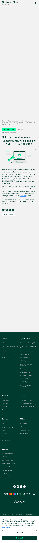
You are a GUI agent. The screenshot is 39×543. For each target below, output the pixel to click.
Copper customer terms (27, 354)
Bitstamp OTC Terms (26, 375)
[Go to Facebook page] (21, 486)
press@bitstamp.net (8, 460)
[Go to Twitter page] (14, 486)
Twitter (23, 196)
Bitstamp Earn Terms (25, 372)
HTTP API (4, 424)
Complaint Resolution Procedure (26, 364)
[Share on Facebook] (13, 210)
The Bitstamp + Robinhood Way (10, 347)
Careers (4, 351)
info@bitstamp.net (7, 457)
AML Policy (23, 361)
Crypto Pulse (6, 440)
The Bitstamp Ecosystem (27, 406)
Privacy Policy (24, 357)
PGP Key (4, 433)
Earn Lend (5, 410)
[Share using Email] (3, 210)
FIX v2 (3, 430)
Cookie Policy (24, 378)
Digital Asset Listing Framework (25, 386)
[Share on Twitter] (7, 210)
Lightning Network (7, 437)
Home (4, 121)
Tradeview (5, 403)
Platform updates (14, 121)
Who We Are (5, 343)
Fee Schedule (6, 354)
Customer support (7, 453)
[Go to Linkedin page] (18, 486)
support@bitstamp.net (8, 463)
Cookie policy (6, 527)
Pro (21, 410)
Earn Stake (5, 406)
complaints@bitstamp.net (9, 467)
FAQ (3, 357)
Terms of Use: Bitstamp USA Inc (28, 347)
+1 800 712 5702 (6, 473)
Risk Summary (30, 514)
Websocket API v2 (7, 427)
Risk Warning (23, 382)
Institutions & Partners (26, 400)
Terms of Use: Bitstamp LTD (27, 343)
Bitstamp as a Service (26, 403)
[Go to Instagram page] (24, 486)
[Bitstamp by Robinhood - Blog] (7, 3)
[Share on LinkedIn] (10, 210)
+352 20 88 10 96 (6, 476)
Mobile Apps (5, 400)
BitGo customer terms (26, 351)
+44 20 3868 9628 (7, 470)
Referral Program (24, 369)
